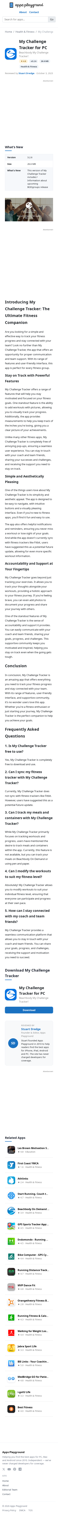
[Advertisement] (29, 111)
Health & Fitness (24, 31)
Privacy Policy (9, 1510)
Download (29, 1010)
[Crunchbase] (20, 1469)
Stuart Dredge (26, 73)
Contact (34, 12)
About (23, 12)
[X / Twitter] (3, 1469)
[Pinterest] (14, 1469)
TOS (30, 1510)
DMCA (22, 1510)
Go (52, 19)
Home (8, 31)
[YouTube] (9, 1469)
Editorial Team (9, 1489)
